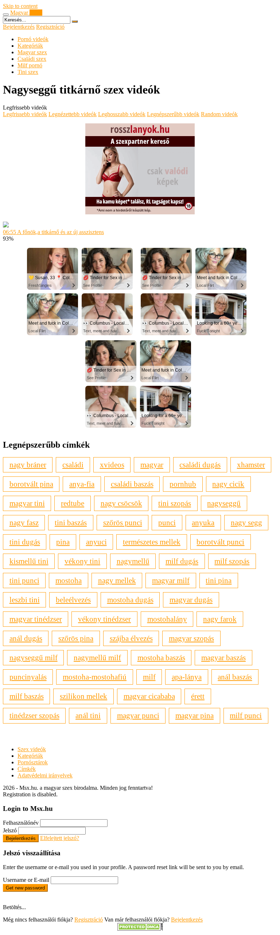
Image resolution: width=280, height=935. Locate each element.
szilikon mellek (83, 696)
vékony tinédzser (104, 619)
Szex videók (32, 749)
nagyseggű (224, 503)
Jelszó (10, 830)
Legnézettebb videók (72, 114)
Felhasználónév (21, 823)
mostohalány (167, 619)
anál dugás (25, 638)
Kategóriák (30, 46)
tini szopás (174, 503)
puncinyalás (28, 677)
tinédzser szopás (34, 715)
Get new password (25, 888)
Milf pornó (30, 65)
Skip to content (20, 6)
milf (149, 677)
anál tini (88, 715)
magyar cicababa (149, 696)
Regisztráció (50, 27)
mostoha (68, 580)
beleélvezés (73, 599)
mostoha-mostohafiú (95, 677)
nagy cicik (228, 484)
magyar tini (27, 503)
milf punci (246, 715)
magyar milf (171, 580)
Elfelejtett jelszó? (59, 838)
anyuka (203, 522)
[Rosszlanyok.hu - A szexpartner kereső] (140, 212)
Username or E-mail (26, 880)
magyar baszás (223, 657)
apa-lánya (187, 677)
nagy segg (246, 522)
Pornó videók (33, 39)
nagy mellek (117, 580)
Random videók (219, 114)
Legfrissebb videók (25, 114)
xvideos (112, 464)
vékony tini (82, 561)
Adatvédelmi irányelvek (45, 775)
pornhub (183, 484)
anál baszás (235, 677)
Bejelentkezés (19, 27)
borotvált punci (220, 542)
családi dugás (200, 464)
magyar (151, 464)
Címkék (27, 769)
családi (72, 464)
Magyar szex (32, 52)
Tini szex (28, 72)
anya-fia (81, 484)
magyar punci (138, 715)
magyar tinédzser (35, 619)
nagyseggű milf (33, 657)
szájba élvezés (131, 638)
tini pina (219, 580)
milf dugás (182, 561)
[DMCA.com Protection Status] (140, 929)
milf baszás (26, 696)
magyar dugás (191, 599)
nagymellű (133, 561)
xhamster (251, 464)
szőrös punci (122, 522)
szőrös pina (75, 638)
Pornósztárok (33, 762)
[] (75, 21)
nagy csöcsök (121, 503)
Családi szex (32, 59)
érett (198, 696)
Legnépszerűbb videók (173, 114)
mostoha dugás (130, 599)
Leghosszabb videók (121, 114)
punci (167, 522)
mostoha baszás (161, 657)
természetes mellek (151, 542)
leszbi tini (24, 599)
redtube (72, 503)
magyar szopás (191, 638)
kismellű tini (28, 561)
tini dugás (24, 542)
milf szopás (231, 561)
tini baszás (71, 522)
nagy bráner (27, 464)
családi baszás (132, 484)
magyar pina (194, 715)
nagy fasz (24, 522)
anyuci (96, 542)
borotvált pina (31, 484)
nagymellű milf (97, 657)
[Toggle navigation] (6, 14)
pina (63, 542)
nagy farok (220, 619)
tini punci (24, 580)
